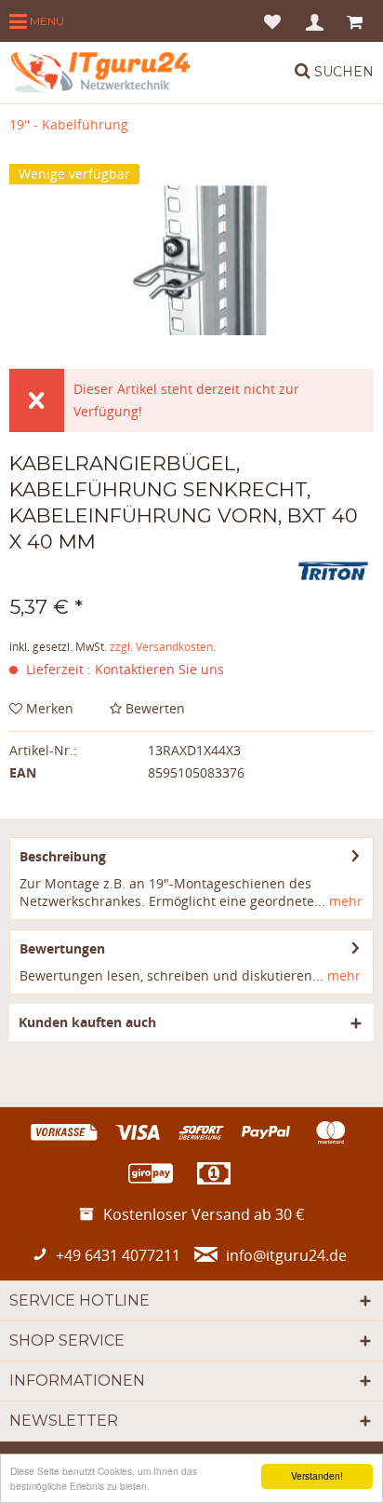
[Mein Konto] (315, 21)
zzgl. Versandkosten (161, 647)
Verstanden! (317, 1476)
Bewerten (153, 708)
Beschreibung (63, 856)
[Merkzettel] (272, 21)
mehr (344, 901)
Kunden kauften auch (87, 1022)
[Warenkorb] (356, 21)
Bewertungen (62, 948)
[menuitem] (36, 21)
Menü (45, 21)
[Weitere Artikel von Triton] (334, 571)
